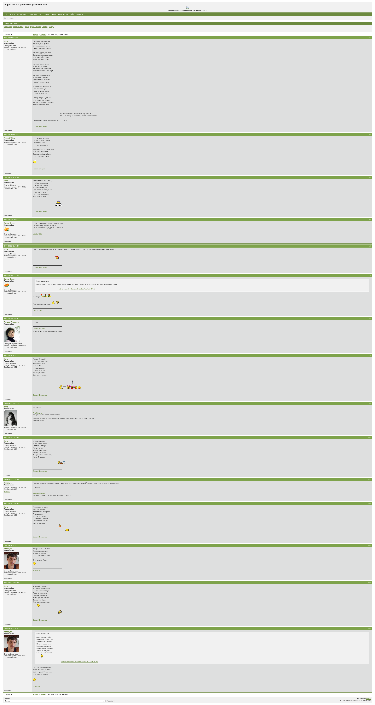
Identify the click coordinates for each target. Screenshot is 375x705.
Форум (12, 14)
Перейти (7, 699)
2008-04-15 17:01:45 (11, 503)
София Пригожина (40, 126)
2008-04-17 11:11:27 (11, 545)
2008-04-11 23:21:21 (11, 38)
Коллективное (18, 27)
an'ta (6, 407)
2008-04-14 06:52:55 (11, 135)
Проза (27, 27)
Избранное (8, 27)
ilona (6, 41)
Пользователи (35, 14)
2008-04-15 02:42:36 (11, 275)
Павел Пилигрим (39, 169)
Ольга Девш (9, 223)
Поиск (54, 14)
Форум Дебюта (22, 14)
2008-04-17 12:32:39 (11, 583)
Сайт (6, 14)
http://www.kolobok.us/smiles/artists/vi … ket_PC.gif (79, 661)
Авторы (51, 27)
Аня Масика (37, 413)
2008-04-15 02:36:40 (11, 246)
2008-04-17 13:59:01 (11, 628)
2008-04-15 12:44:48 (11, 438)
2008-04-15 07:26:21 (11, 319)
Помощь (79, 14)
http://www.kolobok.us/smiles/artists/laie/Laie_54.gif (77, 289)
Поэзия (44, 27)
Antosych (8, 549)
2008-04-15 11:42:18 (11, 403)
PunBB (368, 699)
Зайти (72, 14)
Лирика (43, 34)
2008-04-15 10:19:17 (11, 355)
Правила (46, 14)
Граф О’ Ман (9, 138)
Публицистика (35, 27)
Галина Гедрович (11, 322)
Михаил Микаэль (39, 493)
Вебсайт (7, 491)
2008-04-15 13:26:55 (11, 479)
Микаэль (8, 483)
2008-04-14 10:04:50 (11, 177)
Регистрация (63, 14)
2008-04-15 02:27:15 (11, 220)
